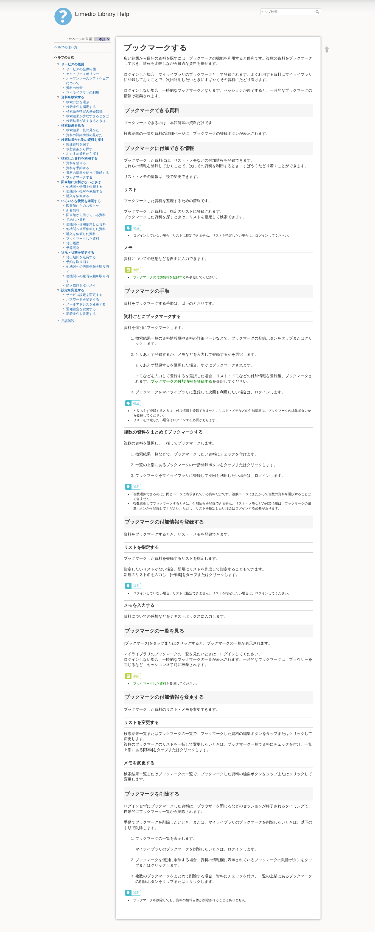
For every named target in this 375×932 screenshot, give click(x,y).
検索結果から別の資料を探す (82, 140)
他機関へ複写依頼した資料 (86, 229)
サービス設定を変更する (84, 295)
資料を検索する (72, 97)
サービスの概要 (72, 64)
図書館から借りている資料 (86, 215)
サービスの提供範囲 (81, 69)
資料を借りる (76, 163)
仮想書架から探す (79, 149)
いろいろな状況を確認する (81, 201)
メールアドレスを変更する (86, 304)
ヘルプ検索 (318, 12)
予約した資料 (76, 220)
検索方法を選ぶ (77, 102)
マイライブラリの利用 (82, 92)
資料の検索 (74, 88)
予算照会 (72, 248)
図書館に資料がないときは (81, 182)
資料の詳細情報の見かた (84, 135)
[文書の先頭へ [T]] (327, 49)
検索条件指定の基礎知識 (84, 111)
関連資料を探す (77, 144)
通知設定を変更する (81, 309)
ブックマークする (79, 177)
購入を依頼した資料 (81, 234)
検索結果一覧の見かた (82, 130)
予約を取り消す (77, 262)
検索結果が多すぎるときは (86, 121)
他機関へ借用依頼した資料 (86, 224)
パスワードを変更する (82, 299)
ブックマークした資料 (82, 238)
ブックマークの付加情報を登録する (159, 277)
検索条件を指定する (81, 107)
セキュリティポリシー (82, 74)
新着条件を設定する (81, 314)
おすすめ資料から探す (82, 154)
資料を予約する (77, 168)
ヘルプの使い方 (65, 47)
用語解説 (67, 321)
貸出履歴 (72, 243)
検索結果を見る (72, 125)
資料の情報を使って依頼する (87, 173)
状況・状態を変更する (77, 252)
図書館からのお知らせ (82, 206)
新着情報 (72, 210)
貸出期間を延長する (81, 257)
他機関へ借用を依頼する (84, 187)
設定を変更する (72, 290)
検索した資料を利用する (79, 158)
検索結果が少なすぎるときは (87, 116)
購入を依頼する (77, 196)
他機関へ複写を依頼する (84, 191)
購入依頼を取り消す (81, 285)
